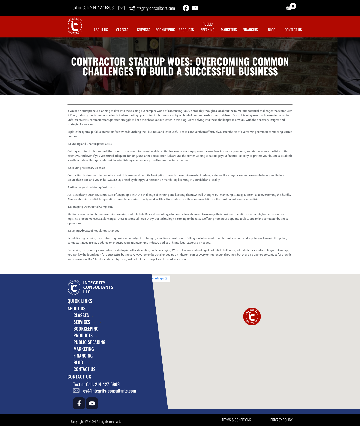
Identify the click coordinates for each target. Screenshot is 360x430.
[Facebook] (186, 8)
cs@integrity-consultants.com (151, 7)
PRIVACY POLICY (281, 420)
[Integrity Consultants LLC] (75, 25)
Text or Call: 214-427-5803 (92, 7)
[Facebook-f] (79, 403)
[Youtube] (195, 8)
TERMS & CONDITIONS (236, 420)
